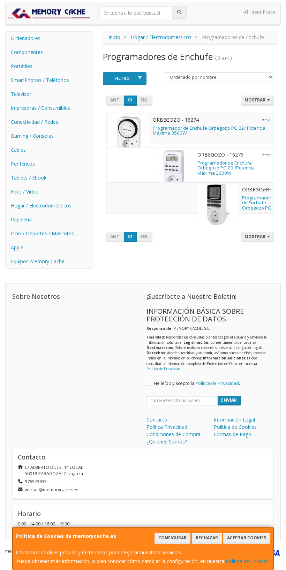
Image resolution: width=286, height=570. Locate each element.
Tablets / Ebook (28, 177)
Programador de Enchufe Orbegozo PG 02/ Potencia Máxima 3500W (209, 130)
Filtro (122, 78)
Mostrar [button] (255, 100)
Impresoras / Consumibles (40, 108)
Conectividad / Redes (34, 122)
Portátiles (21, 66)
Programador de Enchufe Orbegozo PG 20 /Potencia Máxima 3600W (226, 168)
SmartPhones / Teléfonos (40, 80)
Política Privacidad (166, 427)
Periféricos (23, 163)
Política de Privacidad (163, 368)
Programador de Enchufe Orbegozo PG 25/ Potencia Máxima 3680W (256, 210)
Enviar (229, 400)
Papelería (21, 219)
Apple (17, 247)
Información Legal (234, 419)
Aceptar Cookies (246, 538)
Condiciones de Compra (173, 434)
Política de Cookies (247, 561)
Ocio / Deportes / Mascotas (42, 233)
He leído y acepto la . (197, 383)
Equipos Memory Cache (38, 261)
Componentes (27, 52)
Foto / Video (25, 191)
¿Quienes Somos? (166, 441)
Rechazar (207, 538)
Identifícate (262, 12)
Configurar (172, 538)
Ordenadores (25, 38)
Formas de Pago (232, 434)
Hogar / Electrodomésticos (41, 205)
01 (130, 100)
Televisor (21, 94)
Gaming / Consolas (32, 135)
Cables (18, 149)
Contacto (156, 419)
